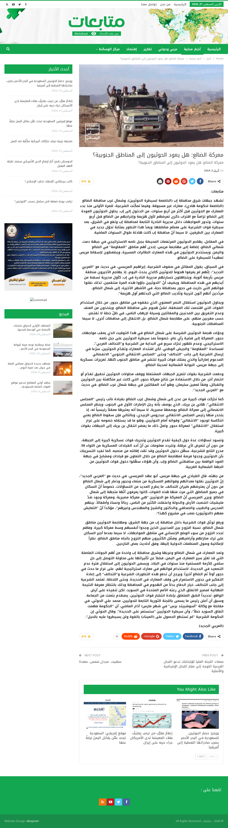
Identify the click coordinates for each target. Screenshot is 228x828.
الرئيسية (180, 4)
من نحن (165, 4)
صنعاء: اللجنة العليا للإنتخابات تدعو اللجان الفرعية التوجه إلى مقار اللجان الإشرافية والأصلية (194, 666)
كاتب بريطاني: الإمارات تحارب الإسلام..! (48, 181)
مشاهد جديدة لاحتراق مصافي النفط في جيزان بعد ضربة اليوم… (29, 365)
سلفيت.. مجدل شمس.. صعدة (100, 662)
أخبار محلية (192, 49)
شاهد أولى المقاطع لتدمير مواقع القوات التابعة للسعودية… (30, 384)
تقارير (147, 49)
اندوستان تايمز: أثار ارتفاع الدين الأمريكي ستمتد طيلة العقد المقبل (39, 164)
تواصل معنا (149, 4)
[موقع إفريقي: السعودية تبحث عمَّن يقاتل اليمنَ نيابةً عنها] (105, 714)
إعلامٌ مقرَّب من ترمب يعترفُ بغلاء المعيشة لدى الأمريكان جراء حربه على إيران (43, 103)
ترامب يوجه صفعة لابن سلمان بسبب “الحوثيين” (43, 201)
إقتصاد (131, 49)
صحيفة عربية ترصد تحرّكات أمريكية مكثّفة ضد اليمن (41, 141)
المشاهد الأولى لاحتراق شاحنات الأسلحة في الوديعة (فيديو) (31, 327)
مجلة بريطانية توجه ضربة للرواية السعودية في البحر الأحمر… (32, 346)
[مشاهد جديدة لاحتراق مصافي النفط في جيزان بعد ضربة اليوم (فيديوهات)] (62, 369)
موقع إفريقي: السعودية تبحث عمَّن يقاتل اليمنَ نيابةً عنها (40, 123)
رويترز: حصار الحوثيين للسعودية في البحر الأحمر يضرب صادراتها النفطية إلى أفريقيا (39, 83)
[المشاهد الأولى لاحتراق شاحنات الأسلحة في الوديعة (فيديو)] (62, 331)
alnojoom (32, 821)
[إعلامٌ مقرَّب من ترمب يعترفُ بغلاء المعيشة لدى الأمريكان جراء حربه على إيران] (151, 714)
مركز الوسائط (109, 49)
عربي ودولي (167, 49)
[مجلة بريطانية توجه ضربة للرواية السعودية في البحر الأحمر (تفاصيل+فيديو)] (62, 350)
